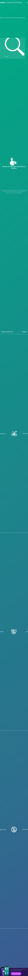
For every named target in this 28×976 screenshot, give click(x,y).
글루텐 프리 (25, 829)
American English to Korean (10, 17)
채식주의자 (25, 433)
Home (2, 17)
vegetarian (3, 433)
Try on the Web (16, 973)
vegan (1, 631)
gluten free (3, 829)
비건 (27, 631)
